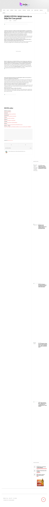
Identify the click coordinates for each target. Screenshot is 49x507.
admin (10, 20)
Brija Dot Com (11, 140)
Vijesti (4, 10)
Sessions (19, 10)
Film (32, 10)
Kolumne (28, 10)
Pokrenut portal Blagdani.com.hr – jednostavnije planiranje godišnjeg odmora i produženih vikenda (42, 227)
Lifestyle (41, 10)
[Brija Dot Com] (24, 4)
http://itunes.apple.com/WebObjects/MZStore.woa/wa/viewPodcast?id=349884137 (17, 126)
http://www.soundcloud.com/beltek (10, 116)
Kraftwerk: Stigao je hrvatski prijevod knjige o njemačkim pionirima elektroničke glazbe (42, 285)
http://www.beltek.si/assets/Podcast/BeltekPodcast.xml (13, 124)
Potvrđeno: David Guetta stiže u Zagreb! (41, 471)
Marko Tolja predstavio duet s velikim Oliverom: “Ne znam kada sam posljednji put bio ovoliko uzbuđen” (42, 404)
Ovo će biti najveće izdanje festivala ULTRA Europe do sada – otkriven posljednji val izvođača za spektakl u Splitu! (42, 345)
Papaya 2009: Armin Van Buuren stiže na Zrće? (41, 475)
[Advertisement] (18, 134)
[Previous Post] (11, 144)
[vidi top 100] (40, 483)
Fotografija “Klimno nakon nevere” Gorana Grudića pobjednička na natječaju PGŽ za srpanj (42, 167)
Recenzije (24, 10)
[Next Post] (25, 144)
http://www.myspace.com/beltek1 (9, 120)
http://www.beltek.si (7, 111)
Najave (8, 10)
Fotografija (40, 164)
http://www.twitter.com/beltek (9, 118)
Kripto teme (36, 10)
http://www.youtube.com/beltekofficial (10, 122)
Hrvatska (39, 283)
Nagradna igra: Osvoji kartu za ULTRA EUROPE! (41, 467)
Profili (16, 10)
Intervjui (11, 10)
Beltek (8, 140)
